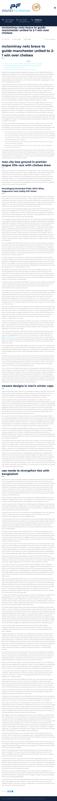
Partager (4, 791)
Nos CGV (4, 798)
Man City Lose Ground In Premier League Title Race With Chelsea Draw (23, 63)
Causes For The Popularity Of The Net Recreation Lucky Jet (20, 69)
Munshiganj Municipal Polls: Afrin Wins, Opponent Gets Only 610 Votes (23, 65)
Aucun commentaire (50, 39)
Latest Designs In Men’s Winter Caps (14, 67)
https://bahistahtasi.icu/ (10, 337)
